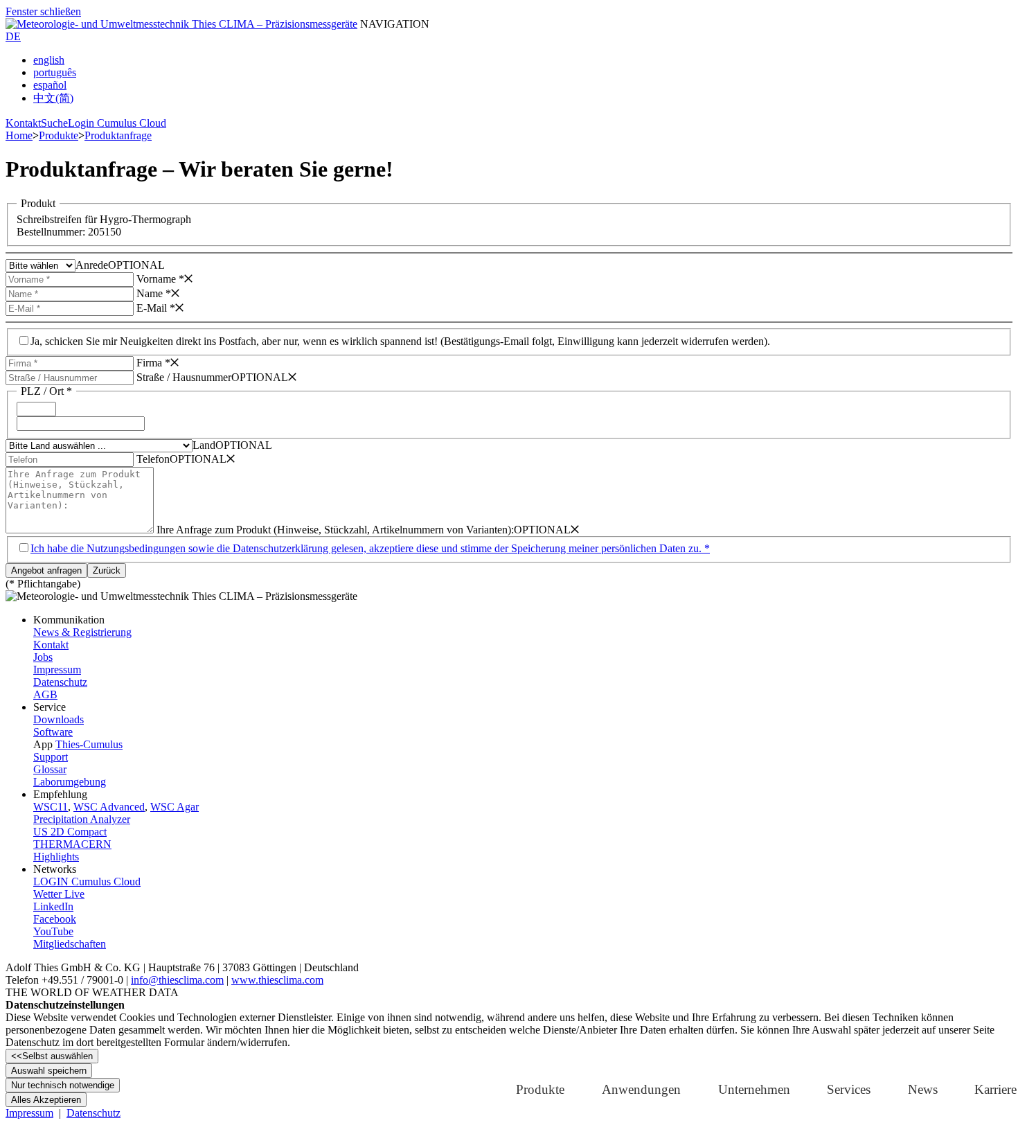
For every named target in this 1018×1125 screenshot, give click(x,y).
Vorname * (160, 279)
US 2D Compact (70, 832)
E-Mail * (155, 308)
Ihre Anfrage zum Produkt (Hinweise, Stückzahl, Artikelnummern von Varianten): (335, 529)
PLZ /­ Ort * (46, 391)
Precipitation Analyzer (81, 819)
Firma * (153, 363)
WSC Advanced (109, 807)
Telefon (153, 459)
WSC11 (50, 807)
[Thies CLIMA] (181, 24)
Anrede (91, 265)
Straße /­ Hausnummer (183, 377)
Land (204, 445)
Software (53, 732)
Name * (153, 293)
